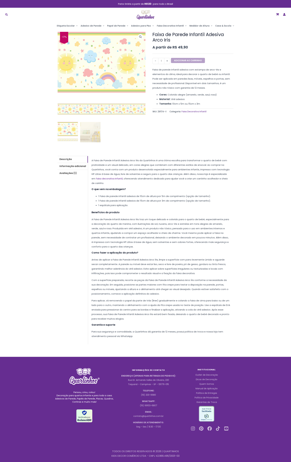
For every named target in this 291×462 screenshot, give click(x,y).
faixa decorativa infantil (109, 178)
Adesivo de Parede (91, 25)
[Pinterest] (201, 428)
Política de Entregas (206, 393)
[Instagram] (193, 428)
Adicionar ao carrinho (188, 60)
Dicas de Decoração (206, 379)
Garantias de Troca (206, 402)
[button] (6, 15)
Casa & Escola (223, 25)
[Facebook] (209, 428)
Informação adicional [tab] (72, 166)
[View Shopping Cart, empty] (277, 14)
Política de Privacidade (207, 397)
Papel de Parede (116, 25)
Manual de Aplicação (207, 388)
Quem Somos (206, 383)
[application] (76, 25)
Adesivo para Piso (141, 25)
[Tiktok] (218, 428)
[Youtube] (226, 428)
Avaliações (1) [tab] (68, 173)
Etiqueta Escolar (66, 25)
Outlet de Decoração (206, 374)
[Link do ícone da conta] (284, 14)
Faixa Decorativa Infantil (170, 25)
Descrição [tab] (65, 159)
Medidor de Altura (199, 25)
